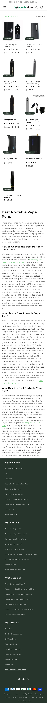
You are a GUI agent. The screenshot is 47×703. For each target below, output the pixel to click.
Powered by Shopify (26, 694)
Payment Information (14, 494)
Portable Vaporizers (13, 649)
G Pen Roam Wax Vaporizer (10, 159)
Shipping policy (37, 697)
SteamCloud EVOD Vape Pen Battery (33, 83)
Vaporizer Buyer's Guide (15, 570)
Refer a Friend (11, 515)
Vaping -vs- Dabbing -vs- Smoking (19, 589)
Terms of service (24, 697)
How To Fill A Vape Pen (14, 549)
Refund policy (39, 694)
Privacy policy (11, 697)
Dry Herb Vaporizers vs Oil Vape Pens (21, 554)
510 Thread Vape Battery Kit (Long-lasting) (33, 120)
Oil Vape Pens (10, 639)
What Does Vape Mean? (15, 584)
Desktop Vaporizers (13, 654)
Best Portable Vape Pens (15, 670)
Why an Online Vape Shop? (16, 499)
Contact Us (9, 509)
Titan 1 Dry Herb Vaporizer (10, 120)
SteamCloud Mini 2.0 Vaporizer (34, 45)
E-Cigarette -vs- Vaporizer (16, 604)
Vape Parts (9, 665)
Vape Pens (9, 629)
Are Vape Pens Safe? (13, 544)
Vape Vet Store (13, 694)
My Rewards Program (14, 468)
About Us (9, 479)
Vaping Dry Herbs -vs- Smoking (18, 594)
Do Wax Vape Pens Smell (15, 615)
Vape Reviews (10, 564)
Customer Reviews (13, 489)
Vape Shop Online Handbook (17, 504)
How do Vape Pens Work (15, 539)
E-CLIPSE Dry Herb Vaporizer (11, 45)
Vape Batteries (11, 659)
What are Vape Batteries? (16, 534)
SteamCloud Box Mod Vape (34, 159)
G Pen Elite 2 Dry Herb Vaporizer (12, 196)
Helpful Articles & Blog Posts (17, 484)
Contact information (25, 701)
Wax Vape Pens (11, 644)
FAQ (6, 474)
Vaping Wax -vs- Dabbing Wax (17, 599)
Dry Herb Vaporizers (13, 634)
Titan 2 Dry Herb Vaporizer (10, 83)
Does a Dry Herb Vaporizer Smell (19, 609)
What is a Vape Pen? (13, 529)
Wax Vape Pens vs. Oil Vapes (17, 559)
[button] (4, 7)
